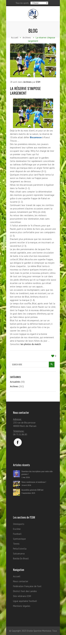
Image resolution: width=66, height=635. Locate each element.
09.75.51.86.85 (20, 434)
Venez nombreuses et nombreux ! (33, 482)
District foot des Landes (25, 591)
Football (17, 533)
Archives (27, 81)
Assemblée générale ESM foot (32, 489)
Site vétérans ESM (22, 596)
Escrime (17, 528)
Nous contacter (20, 581)
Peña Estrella (19, 548)
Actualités (15, 381)
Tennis (16, 543)
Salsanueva (19, 553)
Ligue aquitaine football (25, 601)
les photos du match (30, 344)
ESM (38, 81)
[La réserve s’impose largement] (33, 60)
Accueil (16, 576)
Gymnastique (19, 538)
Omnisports (18, 524)
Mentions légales (21, 605)
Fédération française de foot (27, 586)
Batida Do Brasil (21, 558)
